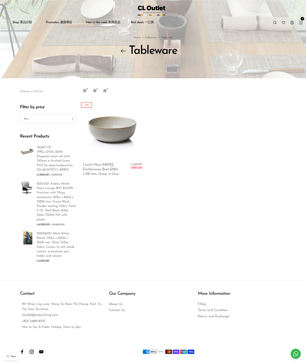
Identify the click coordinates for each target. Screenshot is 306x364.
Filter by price (32, 107)
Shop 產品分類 (22, 22)
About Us (115, 304)
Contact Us (117, 310)
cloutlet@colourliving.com (40, 315)
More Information (214, 293)
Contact (27, 293)
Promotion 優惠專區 (59, 22)
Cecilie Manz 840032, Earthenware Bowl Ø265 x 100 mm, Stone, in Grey (100, 169)
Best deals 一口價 (142, 22)
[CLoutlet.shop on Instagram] (32, 352)
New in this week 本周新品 (103, 22)
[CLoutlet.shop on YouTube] (41, 352)
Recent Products (34, 136)
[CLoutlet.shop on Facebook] (22, 352)
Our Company (122, 293)
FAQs (202, 304)
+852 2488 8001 (33, 321)
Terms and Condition (213, 310)
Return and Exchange (213, 316)
